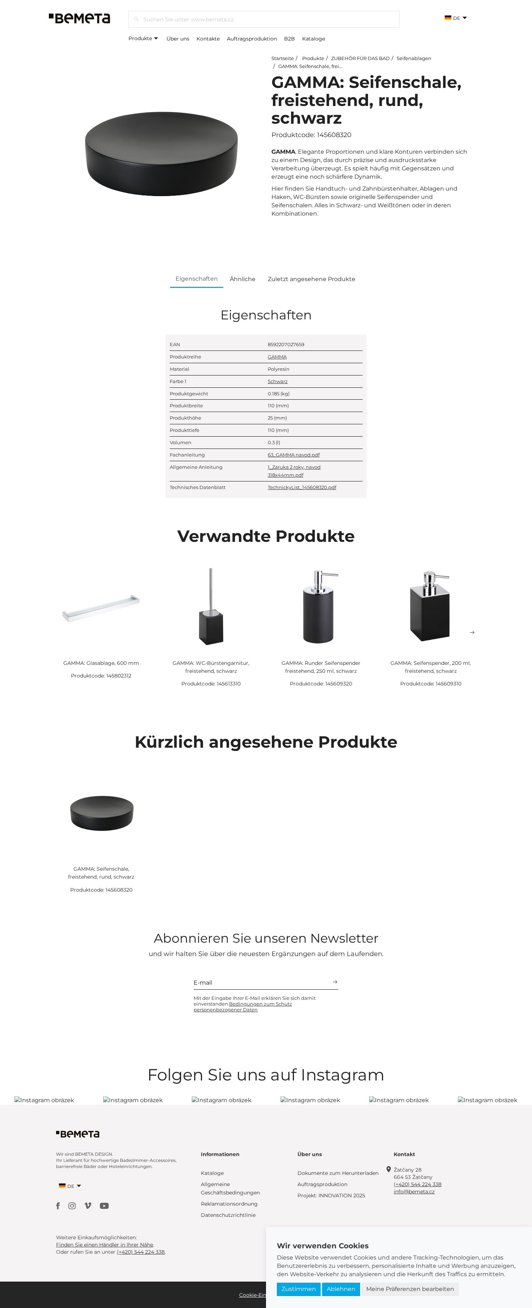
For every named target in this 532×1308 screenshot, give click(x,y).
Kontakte (208, 38)
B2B (289, 38)
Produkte (140, 38)
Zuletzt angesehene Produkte (311, 279)
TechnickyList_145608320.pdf (302, 487)
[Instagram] (72, 1205)
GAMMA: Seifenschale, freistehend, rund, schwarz (336, 66)
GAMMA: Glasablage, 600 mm (101, 663)
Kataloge (313, 38)
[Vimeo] (88, 1205)
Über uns (177, 38)
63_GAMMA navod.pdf (294, 455)
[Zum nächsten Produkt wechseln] (472, 632)
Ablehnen (341, 1289)
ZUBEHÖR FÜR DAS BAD (360, 58)
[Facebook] (58, 1205)
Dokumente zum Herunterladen (338, 1173)
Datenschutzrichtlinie (228, 1215)
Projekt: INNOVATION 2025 (331, 1195)
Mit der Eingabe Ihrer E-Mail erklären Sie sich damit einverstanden (255, 1003)
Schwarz (278, 381)
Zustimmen (299, 1289)
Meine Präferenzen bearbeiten (410, 1289)
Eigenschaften (197, 278)
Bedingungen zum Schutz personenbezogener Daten (243, 1006)
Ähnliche (243, 279)
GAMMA (277, 357)
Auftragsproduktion (252, 38)
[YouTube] (104, 1205)
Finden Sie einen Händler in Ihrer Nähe (104, 1244)
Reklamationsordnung (229, 1204)
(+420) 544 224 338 (418, 1184)
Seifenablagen (414, 58)
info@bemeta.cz (414, 1191)
